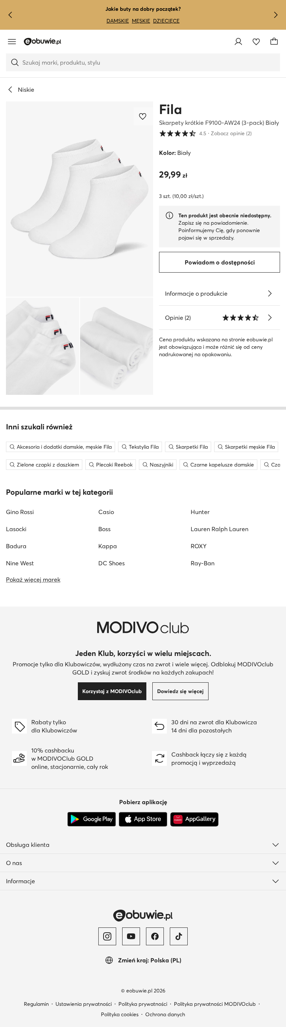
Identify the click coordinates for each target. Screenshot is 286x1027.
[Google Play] (91, 819)
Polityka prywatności (142, 1004)
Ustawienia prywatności (83, 1004)
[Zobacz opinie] (270, 317)
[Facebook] (155, 936)
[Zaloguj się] (238, 42)
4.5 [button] (205, 133)
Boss (104, 529)
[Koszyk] (274, 42)
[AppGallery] (194, 819)
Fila (170, 109)
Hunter (200, 512)
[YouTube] (131, 936)
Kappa (107, 546)
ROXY (199, 546)
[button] (79, 199)
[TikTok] (179, 936)
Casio (106, 512)
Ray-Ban (202, 563)
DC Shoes (111, 563)
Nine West (20, 563)
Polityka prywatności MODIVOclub (215, 1004)
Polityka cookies (120, 1014)
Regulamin (36, 1004)
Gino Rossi (20, 512)
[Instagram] (107, 936)
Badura (16, 546)
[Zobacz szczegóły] (270, 293)
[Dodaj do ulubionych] (143, 116)
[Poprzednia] (10, 15)
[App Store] (143, 819)
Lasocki (16, 529)
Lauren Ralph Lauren (219, 529)
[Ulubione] (256, 42)
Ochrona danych (165, 1014)
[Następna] (276, 15)
